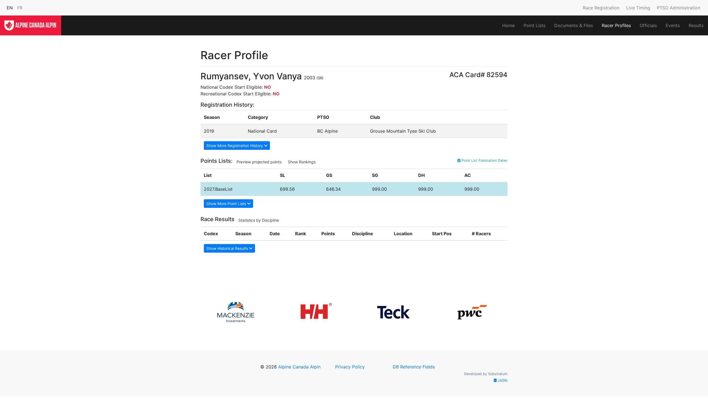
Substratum (497, 374)
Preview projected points (259, 161)
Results (696, 25)
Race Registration (601, 8)
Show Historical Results (227, 248)
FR (19, 8)
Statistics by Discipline (258, 220)
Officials (648, 25)
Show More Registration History (235, 145)
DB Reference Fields (414, 367)
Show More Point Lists (226, 203)
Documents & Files (573, 25)
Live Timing (638, 8)
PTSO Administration (678, 8)
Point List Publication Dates (483, 160)
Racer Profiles (616, 25)
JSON (502, 380)
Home (508, 25)
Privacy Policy (350, 367)
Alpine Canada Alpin (299, 367)
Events (673, 25)
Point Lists (534, 25)
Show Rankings (302, 161)
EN (10, 8)
